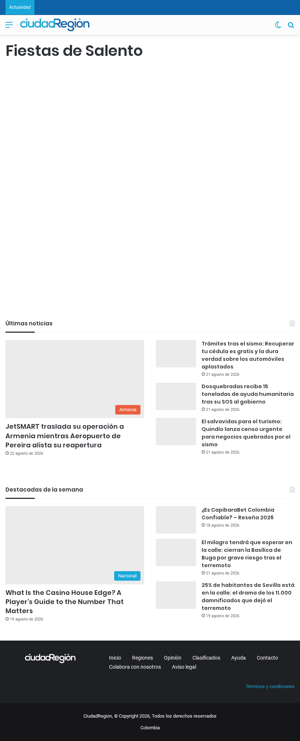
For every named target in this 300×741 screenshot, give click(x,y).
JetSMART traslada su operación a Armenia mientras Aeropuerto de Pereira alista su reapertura (64, 435)
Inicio (115, 658)
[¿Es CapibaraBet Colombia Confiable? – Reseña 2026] (176, 520)
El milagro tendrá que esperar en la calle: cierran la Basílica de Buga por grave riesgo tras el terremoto (247, 554)
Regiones (142, 658)
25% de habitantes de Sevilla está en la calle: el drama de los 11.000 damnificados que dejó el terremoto (248, 596)
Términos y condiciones (270, 686)
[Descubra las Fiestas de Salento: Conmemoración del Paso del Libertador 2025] (51, 207)
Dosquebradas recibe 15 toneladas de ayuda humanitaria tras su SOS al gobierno (248, 394)
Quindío (17, 76)
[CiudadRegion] (55, 24)
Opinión (172, 658)
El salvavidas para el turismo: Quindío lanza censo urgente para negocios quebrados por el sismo (246, 433)
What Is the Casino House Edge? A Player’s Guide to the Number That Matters (64, 601)
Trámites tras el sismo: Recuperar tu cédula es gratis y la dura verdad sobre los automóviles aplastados (248, 355)
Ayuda (238, 658)
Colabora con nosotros (135, 667)
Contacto (267, 658)
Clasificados (206, 658)
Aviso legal (184, 667)
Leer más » (27, 275)
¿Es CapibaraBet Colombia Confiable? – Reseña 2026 (238, 513)
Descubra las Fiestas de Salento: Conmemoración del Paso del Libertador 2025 (48, 122)
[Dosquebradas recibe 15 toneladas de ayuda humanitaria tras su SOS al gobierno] (176, 396)
